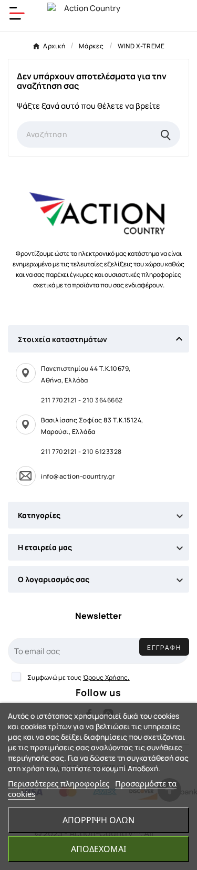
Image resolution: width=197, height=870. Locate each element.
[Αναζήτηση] (166, 134)
